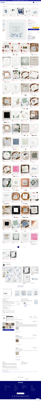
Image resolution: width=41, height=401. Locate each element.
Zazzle (1, 0)
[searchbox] (19, 2)
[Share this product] (24, 20)
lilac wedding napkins (24, 371)
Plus (5, 0)
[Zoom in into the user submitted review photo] (3, 324)
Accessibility (29, 398)
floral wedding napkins (19, 371)
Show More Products (20, 286)
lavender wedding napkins (29, 371)
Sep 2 (29, 25)
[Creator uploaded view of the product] (13, 274)
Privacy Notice (24, 398)
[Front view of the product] (16, 30)
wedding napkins (12, 371)
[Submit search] (33, 2)
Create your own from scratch (18, 304)
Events (4, 0)
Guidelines (27, 398)
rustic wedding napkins (7, 371)
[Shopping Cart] (39, 2)
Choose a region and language (20, 392)
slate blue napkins (7, 372)
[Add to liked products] (25, 20)
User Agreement (21, 398)
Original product (19, 344)
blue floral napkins (34, 371)
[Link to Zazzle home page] (3, 2)
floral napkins (3, 371)
